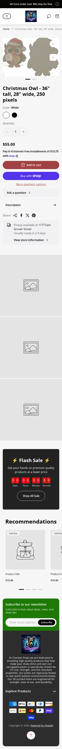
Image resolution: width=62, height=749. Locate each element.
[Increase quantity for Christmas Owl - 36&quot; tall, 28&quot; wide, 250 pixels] (23, 131)
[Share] (15, 215)
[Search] (49, 16)
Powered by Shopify (41, 725)
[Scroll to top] (31, 735)
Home (6, 29)
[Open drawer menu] (7, 16)
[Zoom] (53, 43)
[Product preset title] (25, 549)
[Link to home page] (31, 644)
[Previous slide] (9, 57)
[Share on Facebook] (21, 215)
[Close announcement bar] (57, 4)
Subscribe (46, 622)
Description (13, 205)
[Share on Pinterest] (34, 215)
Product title (13, 574)
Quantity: (9, 123)
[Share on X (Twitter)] (27, 215)
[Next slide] (53, 57)
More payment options (31, 184)
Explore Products (18, 691)
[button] (27, 79)
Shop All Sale (31, 496)
